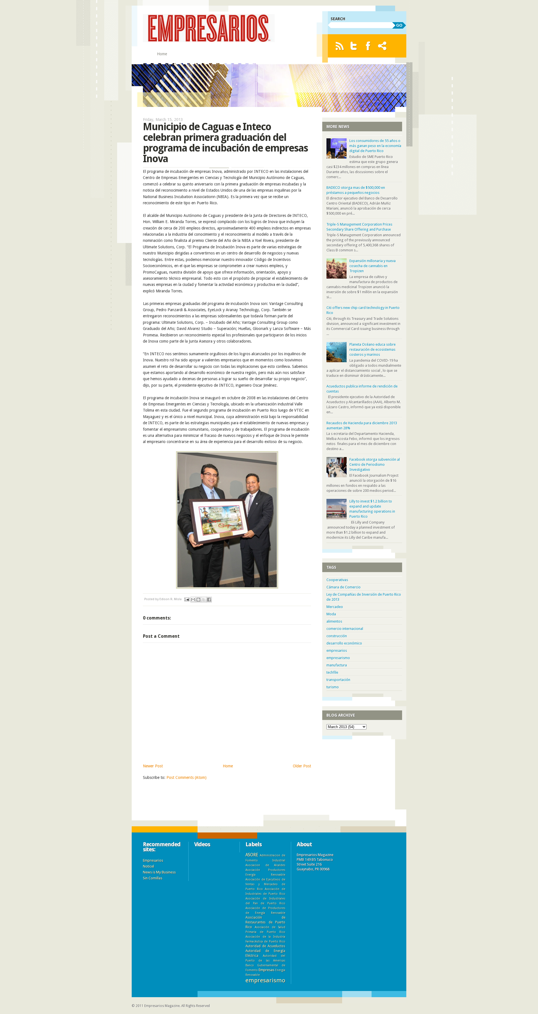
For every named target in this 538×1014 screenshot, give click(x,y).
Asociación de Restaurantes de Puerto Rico (265, 922)
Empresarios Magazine (162, 1006)
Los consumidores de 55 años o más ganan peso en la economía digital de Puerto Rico (375, 146)
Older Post (302, 766)
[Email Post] (186, 599)
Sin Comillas (152, 878)
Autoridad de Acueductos (265, 946)
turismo (332, 687)
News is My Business (159, 872)
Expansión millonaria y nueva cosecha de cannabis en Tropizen (372, 266)
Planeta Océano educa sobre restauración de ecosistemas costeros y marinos (372, 349)
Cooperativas (337, 580)
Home (162, 54)
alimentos (334, 621)
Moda (331, 614)
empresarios (336, 650)
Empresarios (153, 860)
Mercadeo (334, 607)
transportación (338, 680)
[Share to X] (204, 599)
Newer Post (153, 766)
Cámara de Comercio (343, 587)
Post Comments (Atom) (186, 777)
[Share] (382, 46)
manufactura (336, 665)
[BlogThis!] (198, 599)
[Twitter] (354, 46)
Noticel (148, 866)
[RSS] (339, 46)
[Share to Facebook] (209, 599)
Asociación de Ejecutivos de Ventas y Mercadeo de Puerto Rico (265, 884)
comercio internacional (344, 629)
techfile (332, 672)
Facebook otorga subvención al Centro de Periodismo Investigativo (374, 464)
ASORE (251, 854)
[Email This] (193, 599)
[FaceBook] (368, 46)
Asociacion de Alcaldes (265, 865)
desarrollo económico (344, 643)
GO (399, 25)
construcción (336, 636)
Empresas (266, 970)
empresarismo (338, 658)
